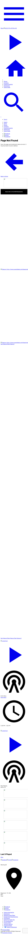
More (2, 857)
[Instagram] (7, 136)
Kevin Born (3, 697)
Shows (5, 81)
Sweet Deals (7, 87)
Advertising (7, 85)
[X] (6, 135)
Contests (6, 83)
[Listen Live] (14, 654)
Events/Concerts (8, 84)
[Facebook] (7, 133)
